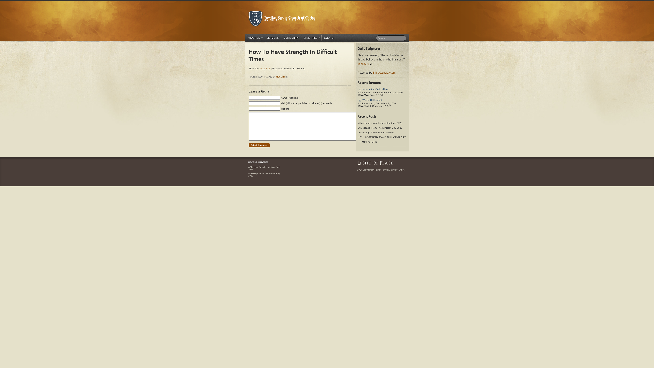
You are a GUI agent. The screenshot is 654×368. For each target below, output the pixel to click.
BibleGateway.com (384, 72)
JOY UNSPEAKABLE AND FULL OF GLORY (382, 137)
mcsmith (281, 77)
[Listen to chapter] (371, 64)
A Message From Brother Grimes (376, 132)
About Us (252, 38)
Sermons (273, 37)
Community (291, 37)
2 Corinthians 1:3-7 (380, 106)
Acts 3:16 (265, 68)
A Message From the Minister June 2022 (380, 123)
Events (328, 37)
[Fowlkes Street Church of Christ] (282, 18)
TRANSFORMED (367, 142)
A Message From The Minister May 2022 (380, 127)
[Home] (375, 162)
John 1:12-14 (377, 95)
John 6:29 (364, 64)
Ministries (309, 38)
